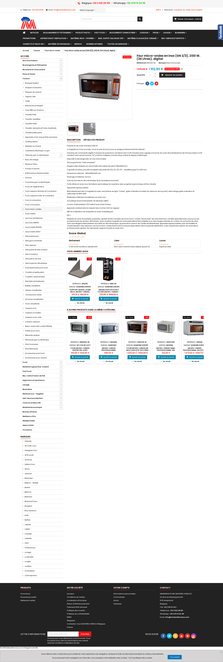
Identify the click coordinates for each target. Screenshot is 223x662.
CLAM (27, 101)
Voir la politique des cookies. (140, 658)
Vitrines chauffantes (33, 290)
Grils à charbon (31, 254)
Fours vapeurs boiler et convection (39, 195)
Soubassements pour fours (36, 267)
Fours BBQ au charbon (34, 110)
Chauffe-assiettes (32, 119)
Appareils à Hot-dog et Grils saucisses (41, 137)
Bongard (28, 506)
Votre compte (121, 587)
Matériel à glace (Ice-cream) (36, 367)
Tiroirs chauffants (32, 303)
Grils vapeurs (30, 245)
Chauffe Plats (30, 114)
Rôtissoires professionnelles (37, 173)
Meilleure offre (29, 416)
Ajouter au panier (171, 74)
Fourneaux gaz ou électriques (37, 182)
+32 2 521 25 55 (37, 10)
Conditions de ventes (76, 597)
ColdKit (27, 561)
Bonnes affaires (30, 412)
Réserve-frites (31, 164)
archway (28, 459)
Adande (27, 441)
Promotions (25, 594)
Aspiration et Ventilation (34, 380)
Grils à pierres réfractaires (36, 263)
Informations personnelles (124, 594)
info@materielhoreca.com (64, 10)
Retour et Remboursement (78, 604)
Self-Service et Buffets (33, 398)
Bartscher (28, 478)
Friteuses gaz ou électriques (37, 155)
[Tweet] (152, 83)
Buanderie (27, 389)
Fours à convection (33, 200)
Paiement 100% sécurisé (77, 607)
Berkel (27, 487)
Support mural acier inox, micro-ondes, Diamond (80, 291)
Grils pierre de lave (33, 258)
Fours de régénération (34, 186)
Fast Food (27, 371)
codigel (27, 552)
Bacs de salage (31, 159)
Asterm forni (29, 464)
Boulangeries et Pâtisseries (35, 65)
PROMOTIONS (29, 421)
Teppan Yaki (30, 96)
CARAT (27, 529)
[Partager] (147, 83)
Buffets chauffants (32, 285)
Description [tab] (74, 139)
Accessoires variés (33, 294)
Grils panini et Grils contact (36, 249)
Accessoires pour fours (35, 353)
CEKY (26, 543)
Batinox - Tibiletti (31, 483)
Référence (141, 63)
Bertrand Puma (30, 501)
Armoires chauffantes (34, 299)
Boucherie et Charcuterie (34, 69)
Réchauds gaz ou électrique (37, 340)
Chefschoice (29, 547)
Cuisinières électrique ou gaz (37, 150)
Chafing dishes (31, 141)
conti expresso (30, 575)
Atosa (27, 469)
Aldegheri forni (30, 450)
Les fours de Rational (33, 218)
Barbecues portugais (34, 105)
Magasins (71, 620)
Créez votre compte (194, 10)
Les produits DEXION (33, 227)
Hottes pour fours (32, 331)
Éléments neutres (32, 335)
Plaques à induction (33, 87)
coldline (27, 566)
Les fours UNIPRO (32, 222)
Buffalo (27, 520)
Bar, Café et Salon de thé (34, 376)
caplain (27, 524)
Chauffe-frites (31, 123)
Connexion (178, 10)
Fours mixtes (30, 213)
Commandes (119, 597)
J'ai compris (175, 657)
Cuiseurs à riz (30, 308)
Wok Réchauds (31, 349)
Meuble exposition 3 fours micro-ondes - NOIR (109, 291)
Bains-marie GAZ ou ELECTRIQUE (38, 326)
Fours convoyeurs (32, 204)
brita (26, 515)
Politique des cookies (76, 610)
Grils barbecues (32, 236)
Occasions (27, 430)
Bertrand (28, 497)
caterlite (28, 538)
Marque (162, 63)
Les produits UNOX (32, 231)
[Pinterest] (156, 83)
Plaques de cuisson (33, 92)
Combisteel (29, 571)
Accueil (25, 56)
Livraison (70, 594)
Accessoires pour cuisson (36, 358)
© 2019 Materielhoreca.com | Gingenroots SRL (19, 648)
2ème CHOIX (28, 425)
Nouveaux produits (28, 597)
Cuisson (26, 78)
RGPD (69, 617)
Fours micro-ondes (33, 209)
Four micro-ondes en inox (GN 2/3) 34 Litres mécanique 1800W (137, 350)
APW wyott (28, 455)
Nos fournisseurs (30, 60)
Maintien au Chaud (33, 146)
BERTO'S (27, 492)
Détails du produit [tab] (94, 139)
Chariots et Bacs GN (32, 403)
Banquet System (32, 83)
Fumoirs (28, 177)
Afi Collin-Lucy (30, 446)
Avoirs (116, 600)
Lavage (26, 385)
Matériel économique (32, 407)
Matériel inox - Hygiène (33, 394)
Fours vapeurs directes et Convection (41, 191)
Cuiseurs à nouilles (33, 313)
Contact (165, 587)
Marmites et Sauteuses (34, 281)
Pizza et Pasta (29, 74)
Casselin (28, 534)
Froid (25, 362)
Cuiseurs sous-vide (33, 317)
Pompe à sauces (32, 168)
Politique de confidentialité (78, 614)
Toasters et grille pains (34, 272)
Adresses (117, 604)
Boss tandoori (30, 510)
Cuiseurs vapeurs (32, 322)
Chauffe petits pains (33, 132)
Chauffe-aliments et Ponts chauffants (40, 128)
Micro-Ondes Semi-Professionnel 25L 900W (166, 350)
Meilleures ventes (28, 600)
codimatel (28, 557)
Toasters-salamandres (35, 276)
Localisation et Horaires (77, 600)
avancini (28, 473)
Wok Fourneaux (31, 344)
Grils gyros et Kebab (33, 240)
